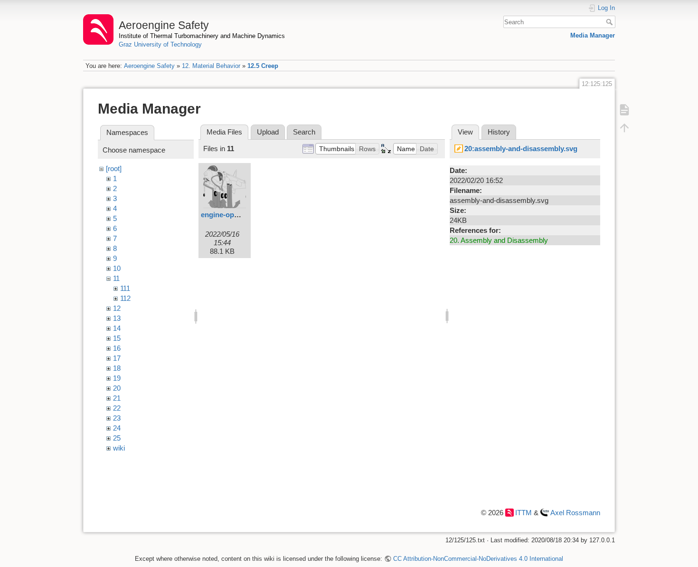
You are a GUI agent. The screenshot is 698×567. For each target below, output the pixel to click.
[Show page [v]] (624, 109)
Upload (268, 132)
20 (117, 388)
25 (117, 438)
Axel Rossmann (575, 513)
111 (125, 288)
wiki (119, 448)
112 (125, 298)
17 (117, 358)
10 (117, 268)
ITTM (523, 513)
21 (117, 398)
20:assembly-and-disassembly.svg (520, 148)
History (499, 132)
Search (610, 22)
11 (116, 278)
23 (117, 418)
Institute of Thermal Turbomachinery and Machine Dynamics (202, 35)
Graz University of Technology (160, 44)
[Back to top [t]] (624, 127)
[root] (114, 168)
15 (117, 338)
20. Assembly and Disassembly (499, 240)
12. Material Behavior (211, 65)
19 (117, 378)
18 (117, 368)
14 (117, 328)
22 (117, 408)
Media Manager (592, 35)
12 (117, 308)
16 (117, 348)
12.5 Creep (262, 65)
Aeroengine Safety (149, 65)
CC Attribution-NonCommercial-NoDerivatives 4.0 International (478, 558)
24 (117, 428)
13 (117, 318)
